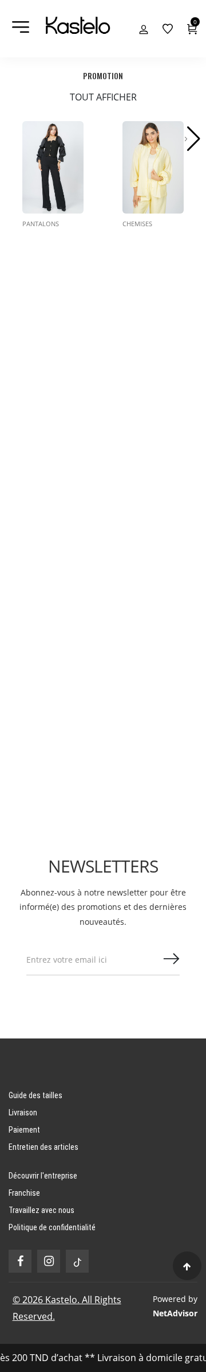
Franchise (24, 1192)
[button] (192, 139)
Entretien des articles (43, 1147)
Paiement (24, 1129)
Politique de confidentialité (52, 1227)
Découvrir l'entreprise (43, 1175)
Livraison (23, 1112)
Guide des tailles (35, 1095)
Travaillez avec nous (41, 1210)
